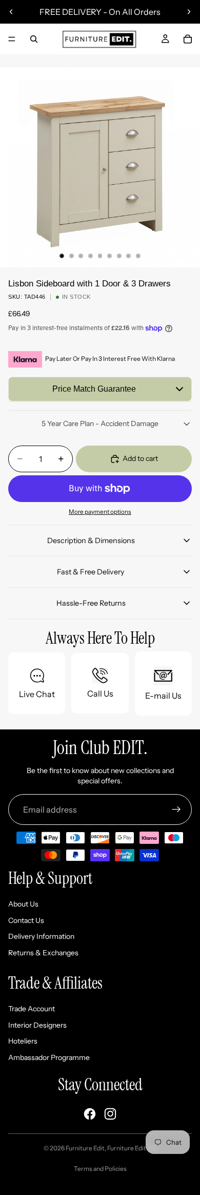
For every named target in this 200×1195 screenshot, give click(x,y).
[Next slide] (188, 12)
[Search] (34, 39)
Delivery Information (41, 936)
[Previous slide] (11, 12)
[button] (100, 389)
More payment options (100, 511)
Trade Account (31, 1008)
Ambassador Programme (49, 1057)
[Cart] (187, 39)
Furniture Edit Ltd (131, 1148)
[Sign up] (176, 809)
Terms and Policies (100, 1168)
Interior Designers (37, 1025)
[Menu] (12, 39)
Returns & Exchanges (43, 952)
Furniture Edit (85, 1148)
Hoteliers (22, 1041)
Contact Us (26, 920)
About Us (23, 904)
